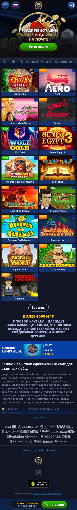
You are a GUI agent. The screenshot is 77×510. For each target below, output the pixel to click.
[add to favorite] (36, 70)
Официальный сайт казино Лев (47, 493)
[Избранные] (13, 62)
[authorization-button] (72, 5)
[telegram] (38, 473)
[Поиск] (4, 62)
